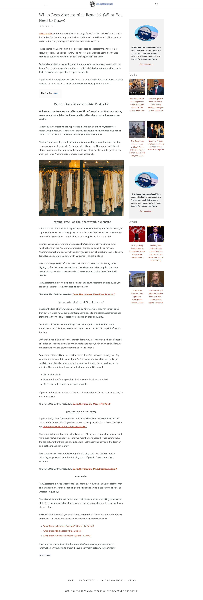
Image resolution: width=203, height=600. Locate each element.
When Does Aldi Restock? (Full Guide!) (62, 531)
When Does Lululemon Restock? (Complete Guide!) (68, 526)
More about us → (146, 64)
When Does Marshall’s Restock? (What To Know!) (67, 535)
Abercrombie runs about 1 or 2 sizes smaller (64, 426)
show (56, 93)
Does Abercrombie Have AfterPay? (91, 404)
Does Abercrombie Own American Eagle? (94, 469)
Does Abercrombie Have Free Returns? (93, 294)
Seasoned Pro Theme (125, 591)
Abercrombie (45, 33)
